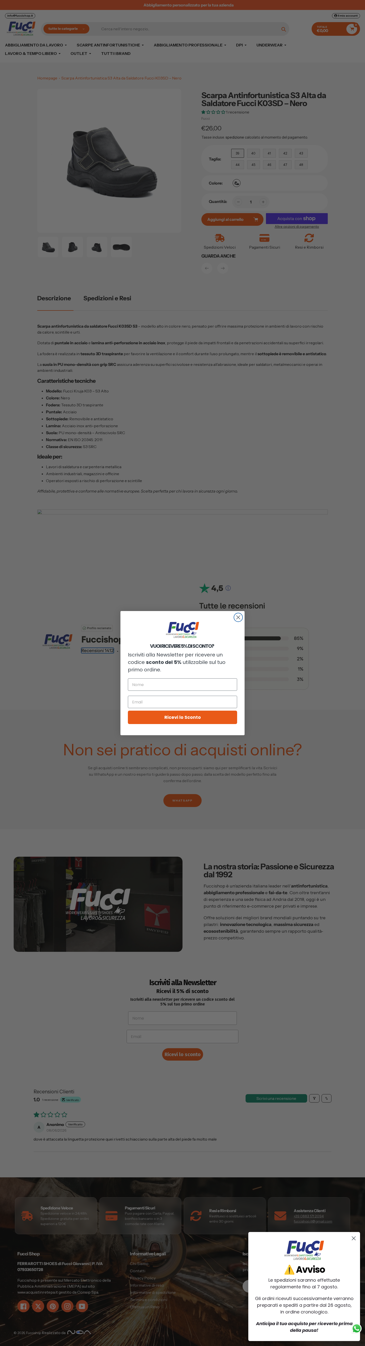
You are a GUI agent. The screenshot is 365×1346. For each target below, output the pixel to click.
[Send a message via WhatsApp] (357, 1328)
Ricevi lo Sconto (182, 717)
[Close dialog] (238, 617)
